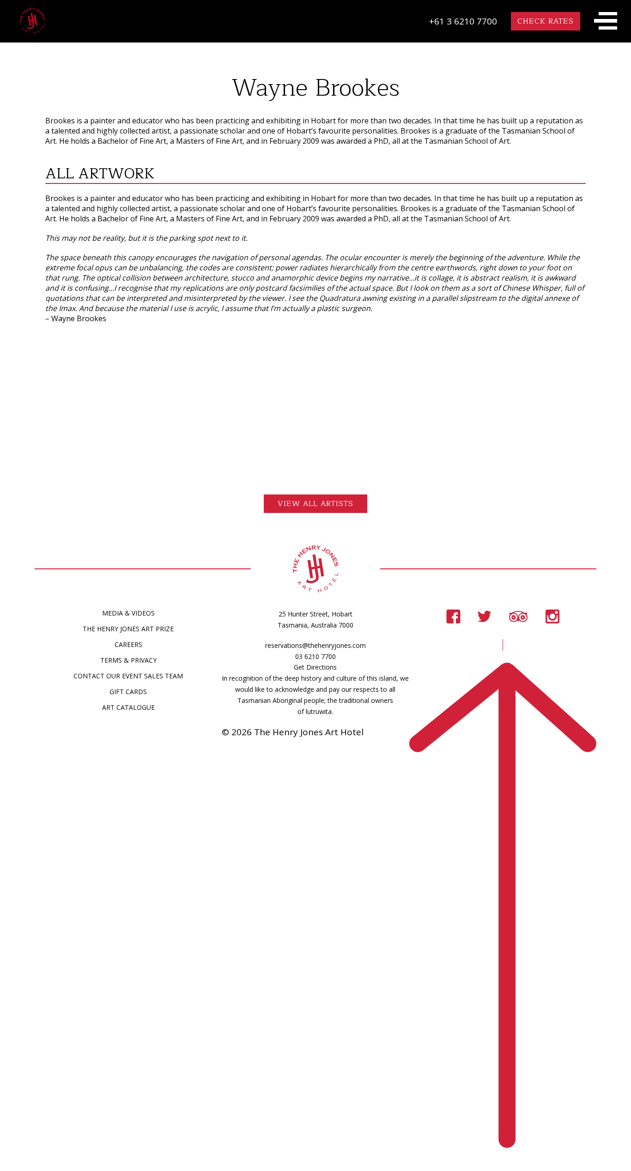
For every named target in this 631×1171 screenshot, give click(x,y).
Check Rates (545, 21)
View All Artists (315, 504)
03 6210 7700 (315, 656)
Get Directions (315, 667)
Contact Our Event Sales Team (128, 675)
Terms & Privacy (128, 660)
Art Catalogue (128, 707)
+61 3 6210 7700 (463, 21)
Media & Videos (128, 613)
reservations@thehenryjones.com (315, 645)
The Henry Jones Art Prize (128, 628)
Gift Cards (128, 691)
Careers (128, 644)
